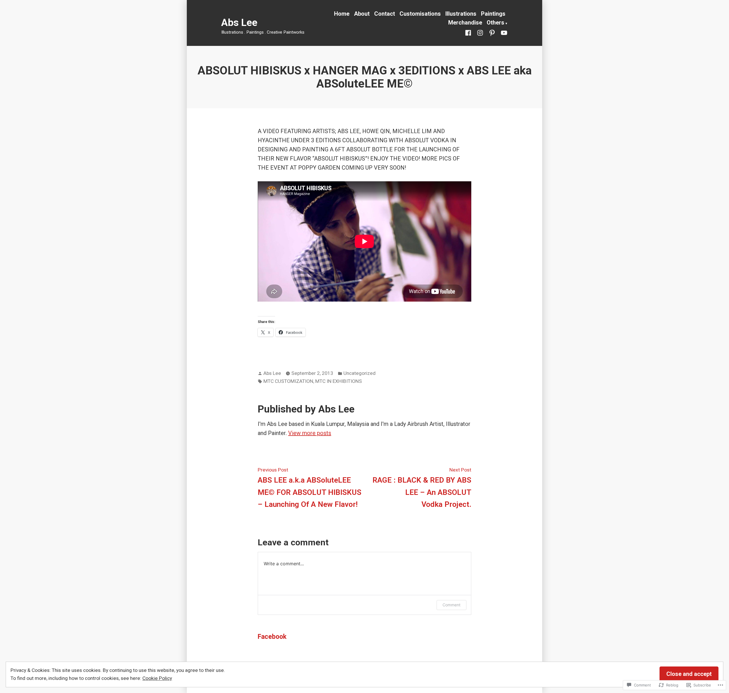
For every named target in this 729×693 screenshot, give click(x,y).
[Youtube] (503, 32)
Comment (451, 604)
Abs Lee (239, 23)
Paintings (493, 13)
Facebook (272, 637)
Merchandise (465, 22)
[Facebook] (469, 32)
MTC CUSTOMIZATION (288, 381)
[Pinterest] (492, 32)
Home (341, 13)
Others (495, 22)
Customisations (420, 13)
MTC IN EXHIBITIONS (338, 381)
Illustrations (460, 13)
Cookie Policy (157, 678)
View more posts (309, 433)
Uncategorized (359, 373)
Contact (384, 13)
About (362, 13)
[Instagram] (480, 32)
